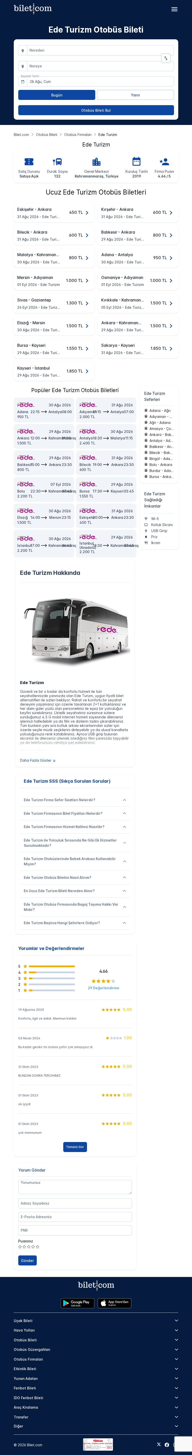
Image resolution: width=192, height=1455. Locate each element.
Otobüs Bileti (25, 1340)
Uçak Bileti (23, 1321)
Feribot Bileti (25, 1388)
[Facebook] (167, 1444)
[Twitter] (159, 1444)
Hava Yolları (24, 1330)
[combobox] (100, 50)
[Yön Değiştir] (165, 58)
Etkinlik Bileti (25, 1369)
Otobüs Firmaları (28, 1359)
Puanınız (25, 1241)
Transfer (21, 1417)
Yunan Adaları (26, 1378)
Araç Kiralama (26, 1407)
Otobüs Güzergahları (32, 1349)
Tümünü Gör (75, 1147)
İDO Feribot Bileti (28, 1398)
